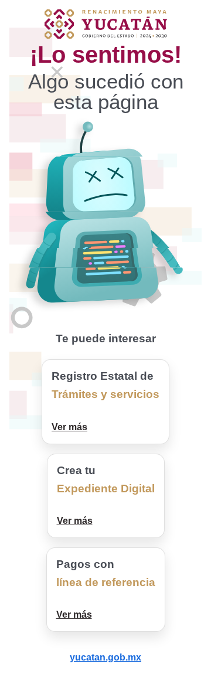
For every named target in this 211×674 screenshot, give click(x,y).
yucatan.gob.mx (105, 657)
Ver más (69, 427)
